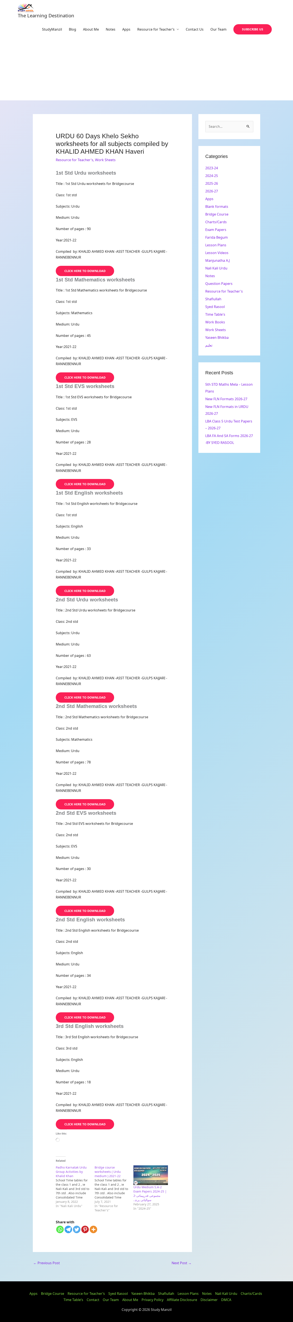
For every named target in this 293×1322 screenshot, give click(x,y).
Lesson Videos (216, 252)
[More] (93, 1229)
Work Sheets (105, 160)
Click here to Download (85, 271)
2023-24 (211, 168)
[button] (252, 29)
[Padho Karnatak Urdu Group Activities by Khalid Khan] (75, 1186)
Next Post (182, 1263)
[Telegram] (68, 1229)
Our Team (218, 29)
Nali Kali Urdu (216, 268)
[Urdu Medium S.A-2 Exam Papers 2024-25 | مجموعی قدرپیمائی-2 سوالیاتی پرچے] (150, 1175)
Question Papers (219, 283)
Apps (126, 29)
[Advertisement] (146, 68)
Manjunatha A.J (217, 260)
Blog (72, 29)
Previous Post (46, 1263)
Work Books (215, 322)
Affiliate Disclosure (182, 1299)
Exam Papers (215, 229)
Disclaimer (209, 1299)
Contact (93, 1299)
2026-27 (211, 191)
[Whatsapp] (60, 1229)
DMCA (226, 1299)
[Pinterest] (85, 1229)
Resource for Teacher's (74, 160)
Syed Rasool (215, 306)
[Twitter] (76, 1229)
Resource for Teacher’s (156, 29)
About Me (91, 29)
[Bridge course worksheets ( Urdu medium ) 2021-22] (114, 1188)
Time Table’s (73, 1299)
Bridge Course (216, 214)
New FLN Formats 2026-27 (226, 399)
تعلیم (208, 345)
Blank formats (216, 206)
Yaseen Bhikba (217, 337)
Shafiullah (213, 299)
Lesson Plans (215, 245)
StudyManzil (52, 29)
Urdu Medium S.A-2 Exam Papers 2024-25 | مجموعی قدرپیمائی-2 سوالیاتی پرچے (150, 1193)
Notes (110, 29)
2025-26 (211, 183)
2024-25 (211, 175)
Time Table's (215, 314)
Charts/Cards (216, 222)
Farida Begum (216, 237)
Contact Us (195, 29)
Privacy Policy (152, 1299)
